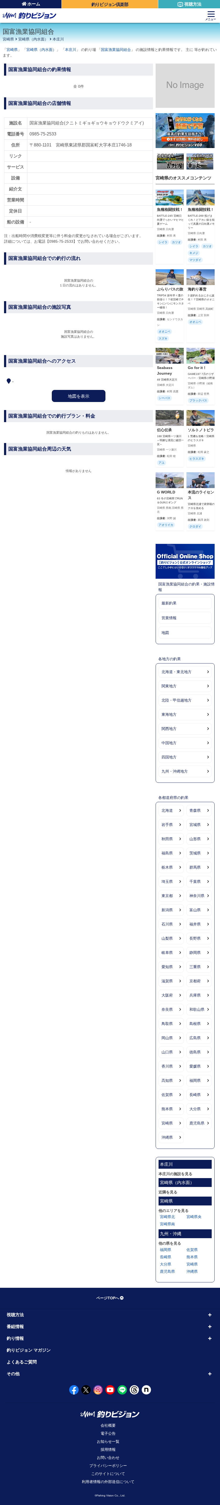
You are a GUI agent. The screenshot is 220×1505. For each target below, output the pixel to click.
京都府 (195, 981)
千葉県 (195, 881)
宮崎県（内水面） (33, 39)
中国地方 (169, 743)
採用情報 (108, 1449)
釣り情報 (15, 1338)
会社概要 (108, 1425)
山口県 (167, 1052)
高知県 (167, 1080)
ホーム (33, 4)
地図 (165, 632)
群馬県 (195, 867)
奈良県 (167, 1009)
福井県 (195, 924)
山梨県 (167, 938)
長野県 (195, 938)
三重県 (195, 967)
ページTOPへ (107, 1298)
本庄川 (58, 39)
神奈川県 (196, 896)
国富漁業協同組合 (116, 49)
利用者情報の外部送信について (108, 1482)
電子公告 (108, 1433)
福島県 (167, 853)
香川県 (167, 1066)
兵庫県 (195, 995)
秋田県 (167, 839)
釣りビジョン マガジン (29, 1350)
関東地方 (169, 686)
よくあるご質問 (22, 1362)
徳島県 (195, 1052)
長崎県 (195, 1095)
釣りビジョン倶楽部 (109, 4)
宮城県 (195, 824)
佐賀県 (167, 1095)
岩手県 (167, 824)
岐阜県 (167, 952)
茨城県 (195, 853)
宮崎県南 (167, 1224)
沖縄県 (167, 1137)
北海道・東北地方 (177, 672)
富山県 (195, 910)
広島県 (195, 1038)
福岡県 (195, 1080)
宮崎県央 (193, 1217)
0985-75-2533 (43, 134)
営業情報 (169, 618)
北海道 (167, 810)
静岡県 (195, 952)
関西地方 (169, 728)
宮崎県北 (167, 1217)
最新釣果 (169, 603)
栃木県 (167, 867)
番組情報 (15, 1326)
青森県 (195, 810)
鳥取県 (167, 1023)
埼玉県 (167, 881)
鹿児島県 (196, 1123)
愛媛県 (195, 1066)
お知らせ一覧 (108, 1441)
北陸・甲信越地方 (177, 700)
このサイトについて (108, 1473)
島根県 (195, 1023)
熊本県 (167, 1109)
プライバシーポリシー (108, 1465)
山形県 (195, 839)
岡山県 (167, 1038)
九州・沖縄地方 (175, 771)
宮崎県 (8, 39)
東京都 (167, 896)
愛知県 (167, 967)
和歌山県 (196, 1009)
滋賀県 (167, 981)
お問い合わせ (108, 1457)
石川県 (167, 924)
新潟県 (167, 910)
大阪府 (167, 995)
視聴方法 (192, 4)
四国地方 (169, 757)
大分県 (195, 1109)
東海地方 (169, 714)
